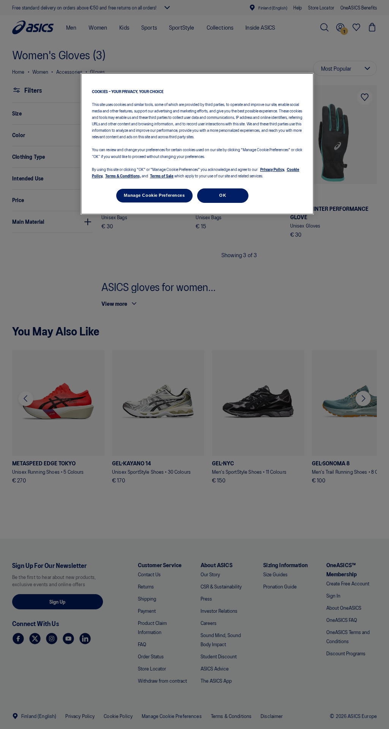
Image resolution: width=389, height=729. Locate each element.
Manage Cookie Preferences (154, 195)
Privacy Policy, (272, 169)
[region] (197, 144)
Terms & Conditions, (123, 175)
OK (222, 195)
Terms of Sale (162, 175)
